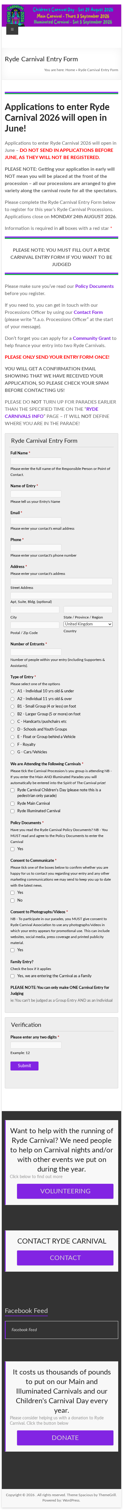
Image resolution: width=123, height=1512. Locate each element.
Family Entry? (21, 962)
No (19, 900)
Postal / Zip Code (24, 633)
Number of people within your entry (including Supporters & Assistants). (57, 663)
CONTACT (65, 1258)
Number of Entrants (28, 644)
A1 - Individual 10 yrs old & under (45, 691)
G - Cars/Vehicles (32, 752)
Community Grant (92, 338)
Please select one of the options (35, 684)
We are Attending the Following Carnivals (47, 764)
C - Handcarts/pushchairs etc (42, 722)
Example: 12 (20, 1053)
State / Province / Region (83, 617)
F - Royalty (26, 745)
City (13, 617)
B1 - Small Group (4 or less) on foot (46, 706)
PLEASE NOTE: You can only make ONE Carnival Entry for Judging (59, 991)
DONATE (65, 1438)
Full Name (20, 453)
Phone (17, 540)
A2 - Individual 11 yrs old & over (44, 699)
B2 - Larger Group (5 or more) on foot (49, 714)
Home (70, 70)
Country (70, 631)
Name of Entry (24, 486)
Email (16, 513)
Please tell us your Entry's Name (35, 501)
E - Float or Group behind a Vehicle (46, 737)
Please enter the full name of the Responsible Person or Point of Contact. (60, 471)
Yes (20, 849)
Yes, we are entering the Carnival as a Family (54, 976)
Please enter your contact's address (37, 573)
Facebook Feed (26, 1311)
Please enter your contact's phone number (43, 555)
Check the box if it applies (30, 969)
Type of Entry (23, 677)
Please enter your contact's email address (42, 528)
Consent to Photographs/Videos (39, 912)
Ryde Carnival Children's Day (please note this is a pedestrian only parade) (59, 793)
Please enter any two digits (34, 1037)
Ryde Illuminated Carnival (38, 811)
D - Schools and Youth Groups (42, 729)
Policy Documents (27, 823)
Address (18, 567)
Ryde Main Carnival (33, 804)
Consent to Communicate (33, 861)
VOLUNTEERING (65, 1191)
